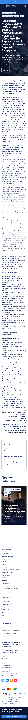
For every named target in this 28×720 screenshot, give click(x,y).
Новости (4, 580)
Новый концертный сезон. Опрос (11, 628)
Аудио (3, 615)
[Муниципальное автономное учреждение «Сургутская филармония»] (11, 6)
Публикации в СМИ (7, 604)
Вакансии (4, 578)
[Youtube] (15, 680)
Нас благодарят (6, 575)
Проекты (4, 562)
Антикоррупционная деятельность (11, 586)
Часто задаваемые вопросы (9, 588)
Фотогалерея (5, 609)
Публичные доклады (7, 572)
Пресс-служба (5, 601)
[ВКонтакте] (7, 680)
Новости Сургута (6, 583)
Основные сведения (7, 556)
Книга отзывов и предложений (10, 630)
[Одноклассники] (11, 680)
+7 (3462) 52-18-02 (6, 667)
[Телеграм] (2, 680)
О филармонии (5, 553)
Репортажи (4, 607)
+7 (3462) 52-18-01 (6, 665)
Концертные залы (6, 559)
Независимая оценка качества (10, 570)
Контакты (4, 564)
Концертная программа (8, 633)
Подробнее (7, 70)
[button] (25, 6)
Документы (4, 567)
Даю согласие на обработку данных (14, 716)
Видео (3, 612)
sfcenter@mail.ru (6, 659)
